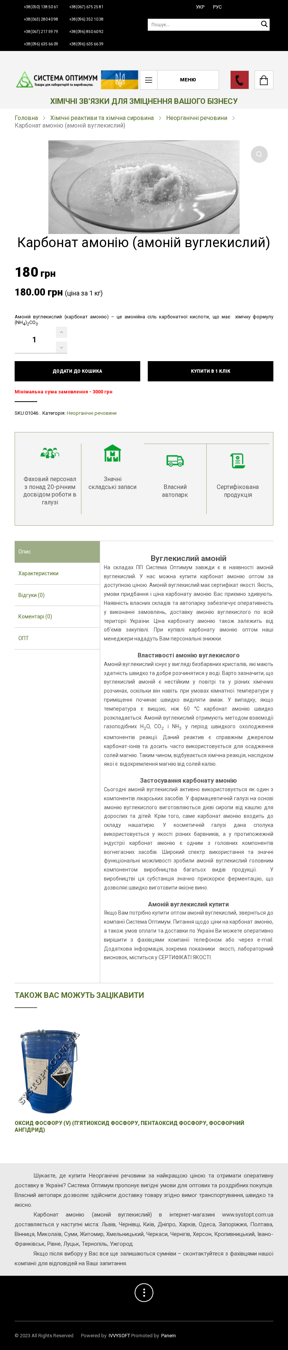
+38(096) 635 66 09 (41, 44)
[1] (61, 332)
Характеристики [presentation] (38, 573)
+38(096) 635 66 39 (86, 44)
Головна (26, 118)
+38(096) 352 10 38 (86, 19)
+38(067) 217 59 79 (41, 32)
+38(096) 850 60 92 (86, 32)
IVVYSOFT (119, 1335)
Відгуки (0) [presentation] (31, 595)
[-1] (61, 347)
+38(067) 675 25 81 (86, 7)
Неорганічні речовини (196, 118)
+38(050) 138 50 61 (41, 7)
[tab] (57, 552)
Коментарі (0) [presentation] (35, 617)
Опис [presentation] (24, 552)
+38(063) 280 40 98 (41, 19)
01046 (31, 413)
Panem (168, 1335)
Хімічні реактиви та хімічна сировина (102, 118)
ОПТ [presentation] (23, 638)
